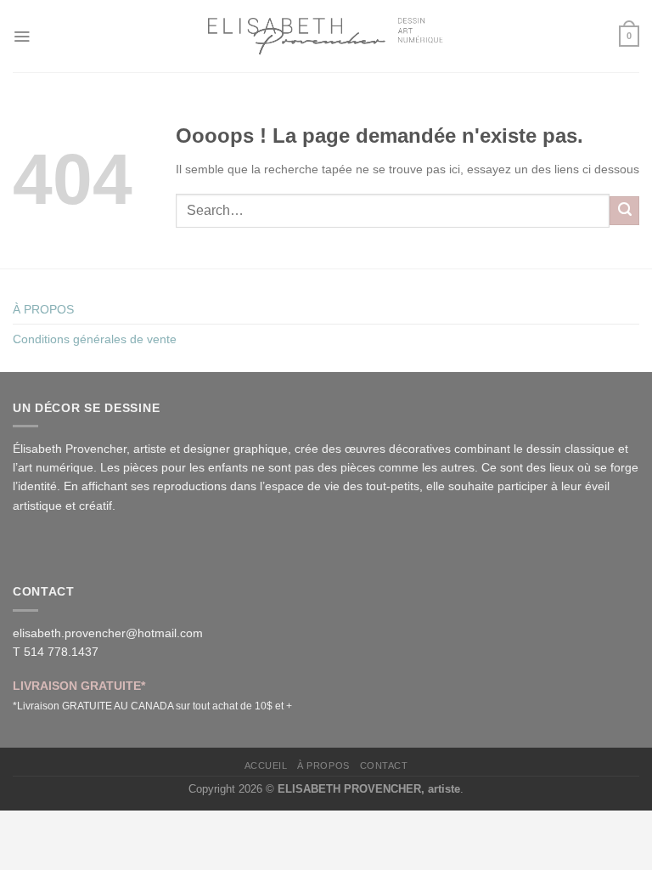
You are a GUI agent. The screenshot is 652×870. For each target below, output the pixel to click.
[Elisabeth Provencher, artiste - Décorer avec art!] (326, 35)
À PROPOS (43, 309)
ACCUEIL (266, 765)
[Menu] (22, 36)
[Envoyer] (624, 210)
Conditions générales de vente (95, 339)
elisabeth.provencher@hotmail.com (108, 633)
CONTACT (384, 765)
